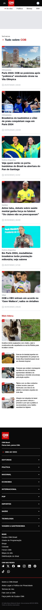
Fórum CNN (6, 550)
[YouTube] (18, 566)
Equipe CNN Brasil (9, 537)
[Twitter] (8, 566)
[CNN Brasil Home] (11, 3)
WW (38, 8)
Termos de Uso (8, 589)
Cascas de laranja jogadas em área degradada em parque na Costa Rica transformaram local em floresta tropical (27, 357)
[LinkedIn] (29, 566)
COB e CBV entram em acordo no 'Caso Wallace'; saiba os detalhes (20, 300)
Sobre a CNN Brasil (10, 582)
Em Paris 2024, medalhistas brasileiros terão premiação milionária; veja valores (17, 256)
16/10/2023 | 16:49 (12, 220)
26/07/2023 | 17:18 (12, 265)
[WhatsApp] (8, 571)
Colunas (5, 546)
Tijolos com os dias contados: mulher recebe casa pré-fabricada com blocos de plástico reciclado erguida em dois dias (27, 387)
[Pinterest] (35, 566)
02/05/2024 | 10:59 (12, 130)
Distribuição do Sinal (10, 556)
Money (29, 8)
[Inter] (3, 566)
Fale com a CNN (8, 592)
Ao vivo (9, 8)
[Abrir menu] (4, 3)
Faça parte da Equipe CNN (13, 596)
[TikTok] (3, 571)
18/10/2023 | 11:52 (12, 175)
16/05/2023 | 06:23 (12, 307)
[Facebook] (13, 566)
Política (20, 8)
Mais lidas (7, 315)
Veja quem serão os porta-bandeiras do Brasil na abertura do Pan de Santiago (21, 166)
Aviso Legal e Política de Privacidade (17, 585)
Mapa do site (7, 553)
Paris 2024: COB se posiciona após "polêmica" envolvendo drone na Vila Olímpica (21, 76)
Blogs (4, 543)
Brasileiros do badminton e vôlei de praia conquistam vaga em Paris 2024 (19, 121)
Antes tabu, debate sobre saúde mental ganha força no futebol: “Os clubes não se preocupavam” (20, 211)
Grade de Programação (11, 540)
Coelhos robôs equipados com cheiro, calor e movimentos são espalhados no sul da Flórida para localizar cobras (20, 345)
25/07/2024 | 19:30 (12, 85)
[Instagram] (24, 566)
